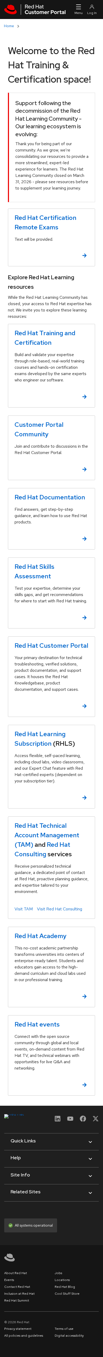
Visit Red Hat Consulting (59, 909)
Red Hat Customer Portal (51, 645)
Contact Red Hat (17, 1287)
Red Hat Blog (65, 1287)
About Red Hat (15, 1273)
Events (9, 1280)
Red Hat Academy (41, 936)
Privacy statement (17, 1329)
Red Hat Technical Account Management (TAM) (47, 835)
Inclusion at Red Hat (19, 1294)
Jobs (58, 1273)
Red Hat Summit (16, 1300)
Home (9, 25)
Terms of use (64, 1329)
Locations (62, 1280)
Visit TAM (24, 909)
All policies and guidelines (23, 1336)
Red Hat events (37, 1024)
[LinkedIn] (57, 1120)
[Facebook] (83, 1120)
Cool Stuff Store (67, 1294)
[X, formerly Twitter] (95, 1118)
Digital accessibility (69, 1336)
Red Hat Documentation (50, 497)
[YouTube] (70, 1120)
